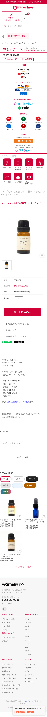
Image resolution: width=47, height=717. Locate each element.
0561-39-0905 (30, 50)
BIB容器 (5, 630)
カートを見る (29, 675)
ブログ (33, 43)
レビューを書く (23, 457)
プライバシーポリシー (32, 678)
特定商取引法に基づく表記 (11, 685)
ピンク (27, 651)
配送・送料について (9, 675)
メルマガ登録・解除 (9, 678)
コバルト (28, 637)
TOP (3, 191)
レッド (27, 644)
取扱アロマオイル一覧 (10, 689)
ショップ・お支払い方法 (15, 43)
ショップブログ (7, 682)
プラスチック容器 (8, 619)
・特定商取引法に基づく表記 (15, 336)
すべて (5, 479)
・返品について (10, 330)
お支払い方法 (6, 671)
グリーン (28, 640)
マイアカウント (30, 664)
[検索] (5, 26)
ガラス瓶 (5, 641)
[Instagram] (4, 609)
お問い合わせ (6, 668)
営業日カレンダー (8, 692)
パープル (28, 654)
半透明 (5, 485)
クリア (17, 485)
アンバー (30, 485)
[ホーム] (4, 37)
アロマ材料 (27, 191)
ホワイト (18, 479)
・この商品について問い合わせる (17, 324)
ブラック (31, 479)
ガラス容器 (6, 623)
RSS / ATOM (29, 682)
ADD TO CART (22, 312)
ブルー (27, 647)
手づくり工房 (13, 191)
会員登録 (28, 668)
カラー (5, 492)
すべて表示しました (23, 567)
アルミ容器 (6, 626)
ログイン (28, 671)
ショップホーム (7, 664)
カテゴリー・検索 (17, 36)
